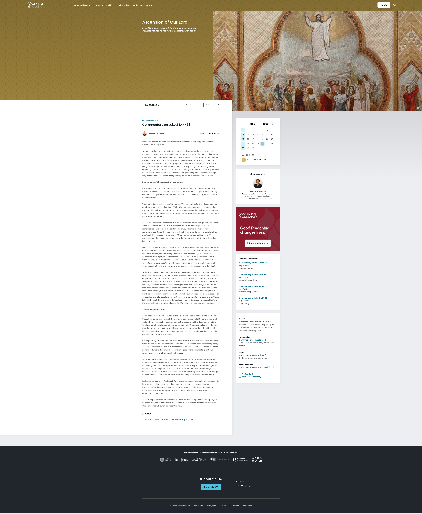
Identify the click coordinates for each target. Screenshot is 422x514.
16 (248, 139)
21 (272, 139)
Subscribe (198, 505)
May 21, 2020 (187, 419)
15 (243, 139)
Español (235, 505)
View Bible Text (152, 120)
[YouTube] (242, 486)
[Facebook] (238, 486)
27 (267, 143)
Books (149, 5)
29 (243, 148)
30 (248, 148)
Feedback (247, 505)
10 (253, 135)
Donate (383, 5)
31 (253, 148)
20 (267, 139)
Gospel (188, 105)
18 (258, 139)
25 (258, 143)
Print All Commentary (251, 377)
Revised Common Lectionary (215, 105)
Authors (224, 505)
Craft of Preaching (105, 5)
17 (253, 139)
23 (248, 143)
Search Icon (394, 5)
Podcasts (137, 5)
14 (272, 135)
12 (262, 135)
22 (243, 143)
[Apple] (246, 486)
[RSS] (250, 486)
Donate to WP (211, 487)
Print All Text (247, 374)
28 (272, 143)
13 (267, 135)
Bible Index (124, 5)
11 (257, 135)
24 (253, 143)
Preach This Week (82, 5)
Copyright (211, 505)
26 (262, 143)
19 (262, 139)
